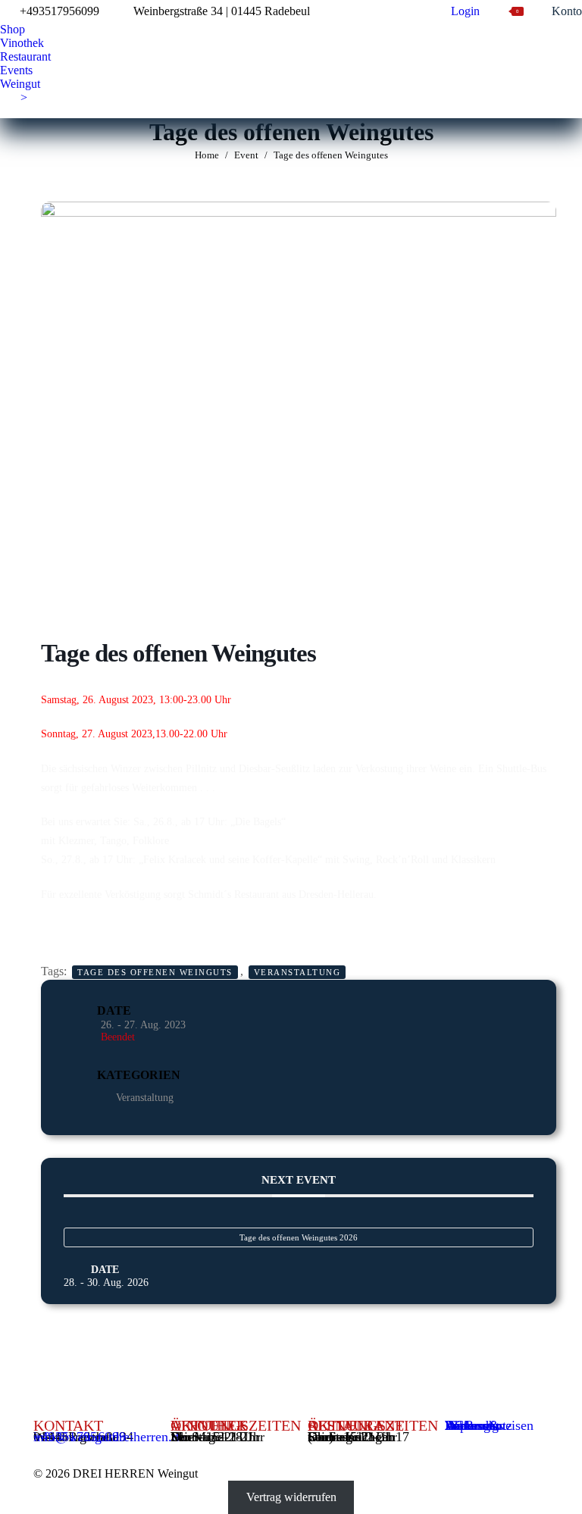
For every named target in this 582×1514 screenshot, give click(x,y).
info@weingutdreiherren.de (109, 1436)
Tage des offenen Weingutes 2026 (298, 1237)
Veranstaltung (297, 972)
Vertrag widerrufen (291, 1497)
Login (465, 11)
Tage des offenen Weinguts (155, 972)
